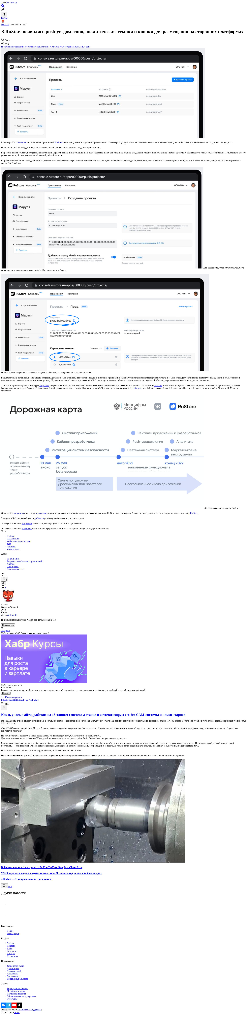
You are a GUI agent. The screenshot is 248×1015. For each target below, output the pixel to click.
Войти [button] (4, 18)
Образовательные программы (21, 996)
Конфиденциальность (17, 979)
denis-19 (5, 24)
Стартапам (12, 999)
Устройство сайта (15, 966)
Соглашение (13, 976)
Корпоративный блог (17, 988)
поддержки (41, 513)
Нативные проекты (16, 993)
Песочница (12, 956)
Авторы (11, 953)
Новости (11, 946)
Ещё (10, 886)
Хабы (9, 948)
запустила (44, 385)
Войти (10, 931)
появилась (27, 528)
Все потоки (11, 2)
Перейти (5, 693)
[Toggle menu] (2, 3)
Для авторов (13, 968)
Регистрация (13, 933)
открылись (27, 523)
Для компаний (14, 971)
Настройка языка (9, 1010)
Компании (12, 951)
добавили (39, 518)
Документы (12, 973)
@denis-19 (12, 615)
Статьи (10, 943)
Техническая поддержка (30, 1009)
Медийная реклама (16, 991)
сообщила (21, 142)
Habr (17, 1012)
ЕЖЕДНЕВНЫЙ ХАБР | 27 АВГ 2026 (20, 700)
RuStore (58, 142)
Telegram (5, 630)
